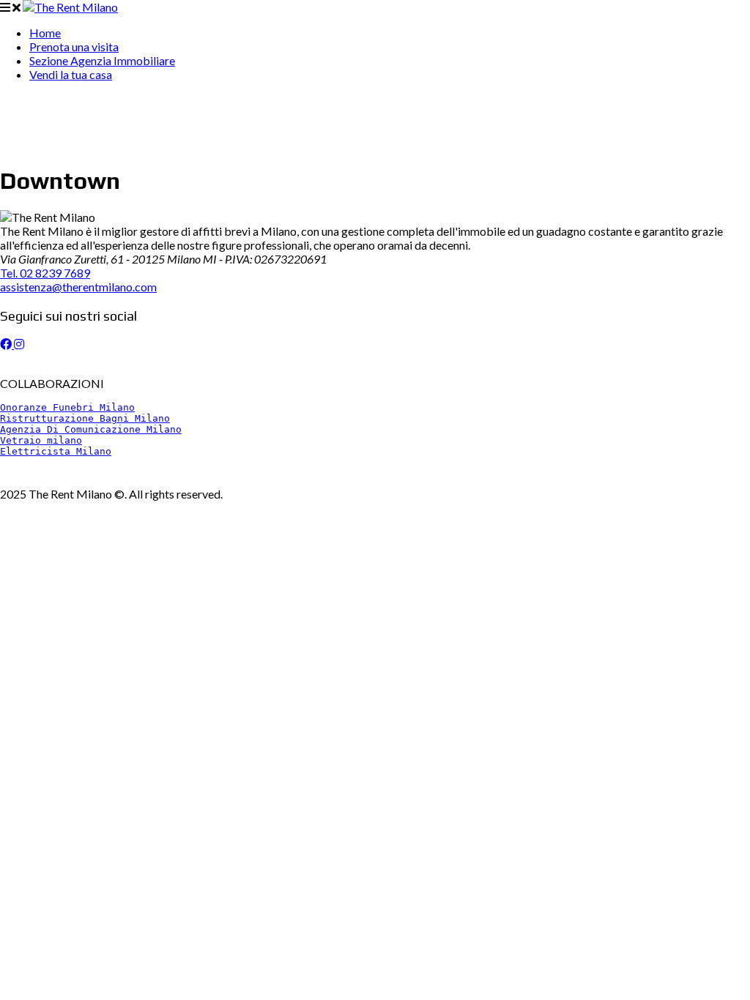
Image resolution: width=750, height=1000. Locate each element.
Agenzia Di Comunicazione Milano (91, 429)
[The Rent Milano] (70, 7)
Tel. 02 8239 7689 (45, 273)
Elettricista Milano (55, 451)
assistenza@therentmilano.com (78, 287)
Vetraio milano (41, 440)
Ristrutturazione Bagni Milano (85, 418)
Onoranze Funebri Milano (67, 407)
